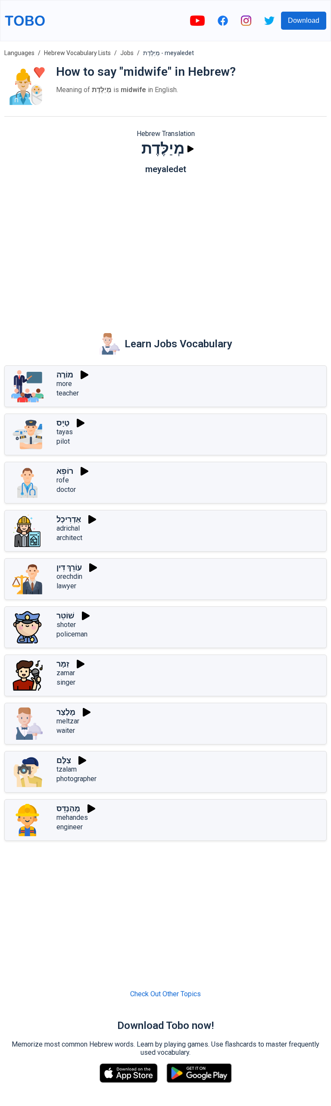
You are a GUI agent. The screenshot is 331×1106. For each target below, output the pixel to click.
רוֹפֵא (64, 471)
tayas (64, 432)
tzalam (66, 769)
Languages (19, 52)
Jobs (127, 52)
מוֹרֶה (64, 374)
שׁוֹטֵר (65, 615)
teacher (67, 393)
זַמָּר (62, 663)
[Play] (190, 149)
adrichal (68, 528)
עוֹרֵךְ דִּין (69, 567)
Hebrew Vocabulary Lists (77, 52)
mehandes (72, 817)
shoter (66, 625)
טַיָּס (62, 422)
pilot (63, 441)
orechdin (69, 576)
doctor (66, 489)
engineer (69, 827)
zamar (65, 673)
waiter (65, 730)
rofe (62, 480)
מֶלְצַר (65, 712)
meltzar (67, 721)
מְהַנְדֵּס (68, 808)
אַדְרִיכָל (68, 519)
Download (303, 20)
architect (69, 538)
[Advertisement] (165, 247)
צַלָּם (63, 760)
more (64, 384)
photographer (76, 779)
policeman (71, 634)
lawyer (66, 586)
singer (65, 682)
